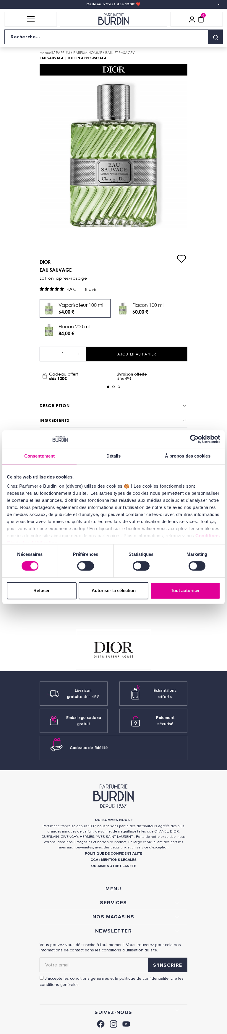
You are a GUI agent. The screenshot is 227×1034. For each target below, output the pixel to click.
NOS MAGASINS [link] (113, 917)
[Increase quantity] (78, 354)
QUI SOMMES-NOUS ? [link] (113, 820)
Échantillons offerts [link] (164, 693)
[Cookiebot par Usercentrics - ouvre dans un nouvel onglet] (194, 439)
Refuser (41, 590)
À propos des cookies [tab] (187, 455)
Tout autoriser (185, 590)
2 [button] (113, 387)
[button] (30, 19)
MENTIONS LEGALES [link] (119, 860)
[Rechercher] (215, 37)
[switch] (85, 566)
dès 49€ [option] (131, 376)
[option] (77, 376)
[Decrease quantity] (47, 354)
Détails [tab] (113, 455)
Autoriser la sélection (114, 590)
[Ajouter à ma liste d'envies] (181, 259)
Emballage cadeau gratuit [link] (83, 720)
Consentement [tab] (39, 455)
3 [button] (119, 387)
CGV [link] (94, 860)
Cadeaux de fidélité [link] (89, 747)
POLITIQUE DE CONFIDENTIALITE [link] (113, 853)
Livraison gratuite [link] (83, 693)
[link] (100, 1023)
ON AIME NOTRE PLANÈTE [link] (113, 866)
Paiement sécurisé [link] (165, 720)
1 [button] (108, 387)
